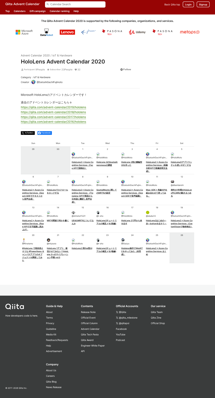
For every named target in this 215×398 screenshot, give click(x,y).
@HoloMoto (102, 157)
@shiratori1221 (78, 216)
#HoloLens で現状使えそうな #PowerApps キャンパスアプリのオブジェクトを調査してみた (33, 254)
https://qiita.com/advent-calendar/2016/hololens (53, 121)
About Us (51, 370)
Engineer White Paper (93, 345)
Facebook (121, 328)
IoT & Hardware (62, 55)
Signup (203, 4)
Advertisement (54, 351)
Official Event (88, 317)
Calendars (20, 11)
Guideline (51, 328)
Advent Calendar (90, 328)
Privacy (50, 323)
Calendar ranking (60, 11)
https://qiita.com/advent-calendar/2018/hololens (53, 112)
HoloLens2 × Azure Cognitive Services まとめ (157, 251)
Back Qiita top (172, 4)
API (83, 351)
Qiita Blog (51, 381)
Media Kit (51, 334)
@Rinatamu (27, 243)
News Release (53, 387)
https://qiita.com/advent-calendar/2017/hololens (53, 117)
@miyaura (51, 243)
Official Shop (158, 323)
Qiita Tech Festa (90, 334)
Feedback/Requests (57, 340)
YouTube (120, 334)
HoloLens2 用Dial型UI (82, 248)
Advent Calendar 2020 (35, 55)
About (49, 312)
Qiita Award (87, 340)
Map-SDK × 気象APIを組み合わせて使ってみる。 (156, 193)
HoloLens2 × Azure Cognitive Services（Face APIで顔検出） (82, 165)
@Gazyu (125, 243)
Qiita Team (157, 312)
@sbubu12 (151, 216)
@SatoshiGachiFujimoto (83, 157)
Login (188, 4)
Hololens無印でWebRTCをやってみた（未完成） (132, 251)
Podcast (120, 340)
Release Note (88, 312)
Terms (49, 317)
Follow (125, 69)
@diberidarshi (177, 185)
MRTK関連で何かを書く (58, 220)
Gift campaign (38, 11)
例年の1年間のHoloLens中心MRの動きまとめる (181, 193)
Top (7, 11)
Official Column (89, 323)
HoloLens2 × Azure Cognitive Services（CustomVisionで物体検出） (182, 223)
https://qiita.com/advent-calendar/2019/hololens (53, 107)
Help (76, 11)
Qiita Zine (156, 317)
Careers (50, 375)
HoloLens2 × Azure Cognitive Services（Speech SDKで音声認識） (132, 193)
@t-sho (99, 216)
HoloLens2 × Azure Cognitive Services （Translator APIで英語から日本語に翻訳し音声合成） (82, 196)
